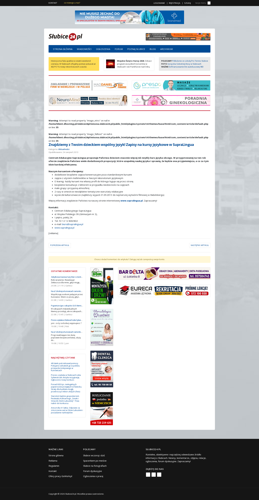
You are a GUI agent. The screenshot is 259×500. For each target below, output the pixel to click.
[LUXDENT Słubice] (101, 327)
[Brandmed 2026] (129, 16)
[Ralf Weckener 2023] (101, 408)
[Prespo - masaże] (171, 85)
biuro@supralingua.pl (72, 224)
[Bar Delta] (164, 273)
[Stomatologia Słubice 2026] (178, 36)
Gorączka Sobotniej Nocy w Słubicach (184, 63)
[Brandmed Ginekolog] (171, 100)
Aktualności (64, 149)
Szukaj (187, 3)
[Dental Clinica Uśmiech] (101, 368)
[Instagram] (154, 475)
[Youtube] (159, 475)
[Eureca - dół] (164, 290)
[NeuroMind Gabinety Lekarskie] (88, 100)
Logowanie (159, 3)
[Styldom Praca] (101, 285)
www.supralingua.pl (132, 200)
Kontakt (53, 3)
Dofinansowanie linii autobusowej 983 (186, 66)
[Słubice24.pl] (65, 36)
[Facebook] (148, 475)
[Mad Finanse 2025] (88, 85)
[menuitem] (63, 49)
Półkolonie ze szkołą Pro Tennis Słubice (190, 60)
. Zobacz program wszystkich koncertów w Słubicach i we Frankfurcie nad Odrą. (134, 63)
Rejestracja (174, 3)
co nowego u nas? (72, 3)
